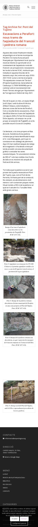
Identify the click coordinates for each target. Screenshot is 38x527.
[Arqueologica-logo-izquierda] (16, 7)
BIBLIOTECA (6, 481)
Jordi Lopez (30, 48)
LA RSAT (5, 474)
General (22, 48)
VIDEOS (5, 488)
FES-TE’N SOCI (7, 484)
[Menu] (32, 7)
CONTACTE (6, 491)
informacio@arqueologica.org (15, 438)
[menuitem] (27, 7)
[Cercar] (27, 7)
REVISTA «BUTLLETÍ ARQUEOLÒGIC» (14, 478)
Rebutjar (24, 519)
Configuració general (19, 523)
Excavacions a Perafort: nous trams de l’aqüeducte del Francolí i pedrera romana (19, 39)
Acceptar (15, 519)
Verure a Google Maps (12, 457)
